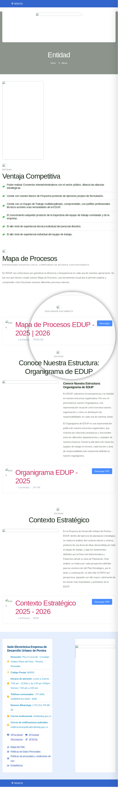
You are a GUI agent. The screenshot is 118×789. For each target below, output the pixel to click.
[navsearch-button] (90, 35)
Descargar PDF (102, 471)
